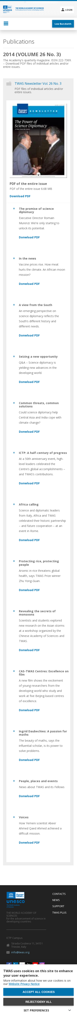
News (56, 900)
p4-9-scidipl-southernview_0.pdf (29, 335)
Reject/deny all (38, 1001)
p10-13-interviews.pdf (29, 382)
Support (58, 906)
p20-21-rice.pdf (29, 590)
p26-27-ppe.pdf (29, 796)
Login (68, 9)
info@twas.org (20, 952)
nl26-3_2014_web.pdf (36, 196)
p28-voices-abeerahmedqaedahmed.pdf (29, 843)
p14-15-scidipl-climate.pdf (29, 432)
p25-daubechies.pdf (29, 760)
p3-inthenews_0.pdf (29, 284)
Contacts (59, 894)
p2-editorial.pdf (29, 237)
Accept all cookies (39, 992)
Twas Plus (59, 912)
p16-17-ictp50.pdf (29, 483)
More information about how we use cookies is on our (37, 982)
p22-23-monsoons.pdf (29, 650)
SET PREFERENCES (36, 1010)
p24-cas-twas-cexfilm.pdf (29, 710)
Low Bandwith (63, 23)
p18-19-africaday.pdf (29, 540)
